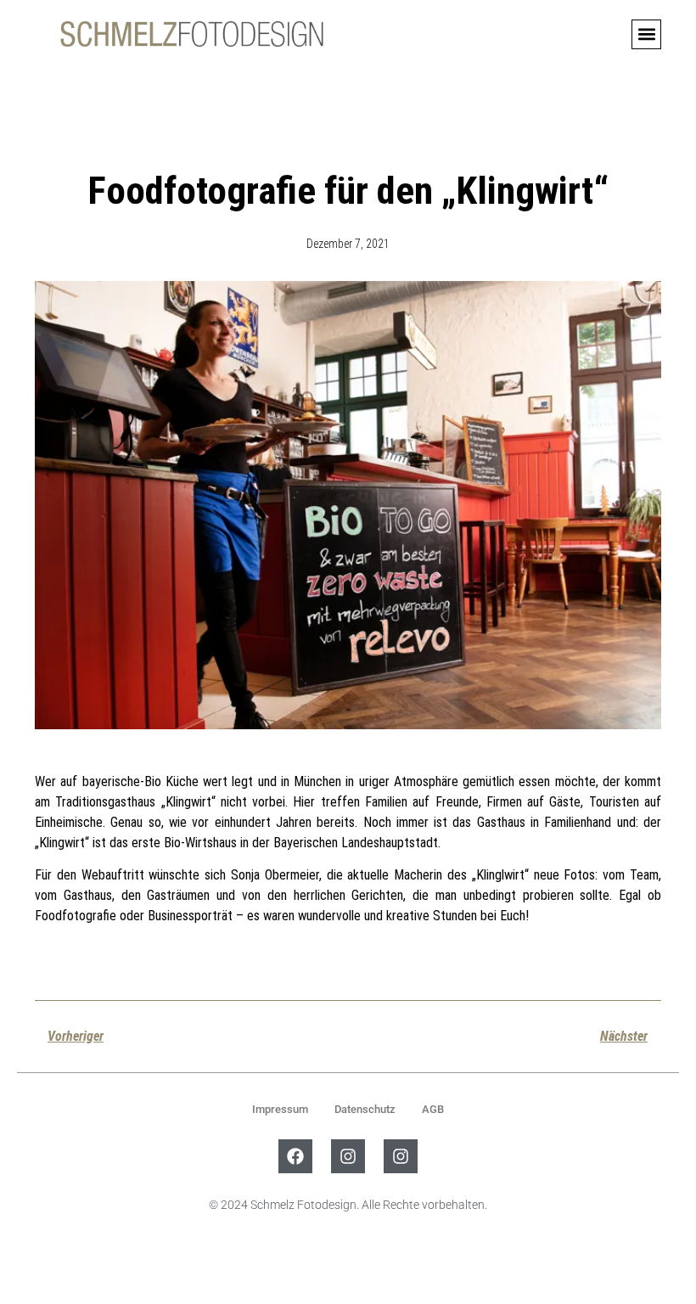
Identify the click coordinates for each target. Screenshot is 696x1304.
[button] (646, 34)
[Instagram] (348, 1156)
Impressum (280, 1109)
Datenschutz (365, 1109)
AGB (433, 1109)
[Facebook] (295, 1156)
